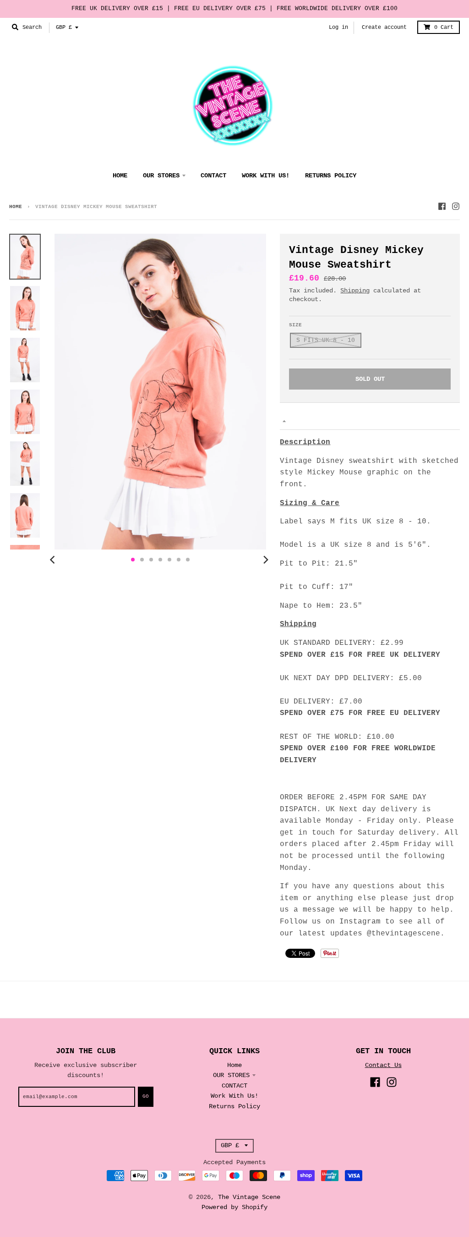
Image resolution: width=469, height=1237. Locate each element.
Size (295, 325)
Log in (338, 27)
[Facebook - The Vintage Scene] (442, 206)
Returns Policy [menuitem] (330, 175)
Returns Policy (234, 1106)
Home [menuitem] (120, 175)
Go (145, 1096)
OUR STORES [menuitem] (161, 175)
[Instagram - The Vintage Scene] (456, 206)
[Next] (265, 560)
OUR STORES (231, 1075)
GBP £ (64, 27)
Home (15, 206)
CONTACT (234, 1085)
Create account (384, 27)
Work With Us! (234, 1096)
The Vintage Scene (249, 1197)
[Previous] (54, 560)
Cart (443, 27)
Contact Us (383, 1065)
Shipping (355, 290)
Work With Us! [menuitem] (265, 175)
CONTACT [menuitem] (213, 175)
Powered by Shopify (234, 1207)
